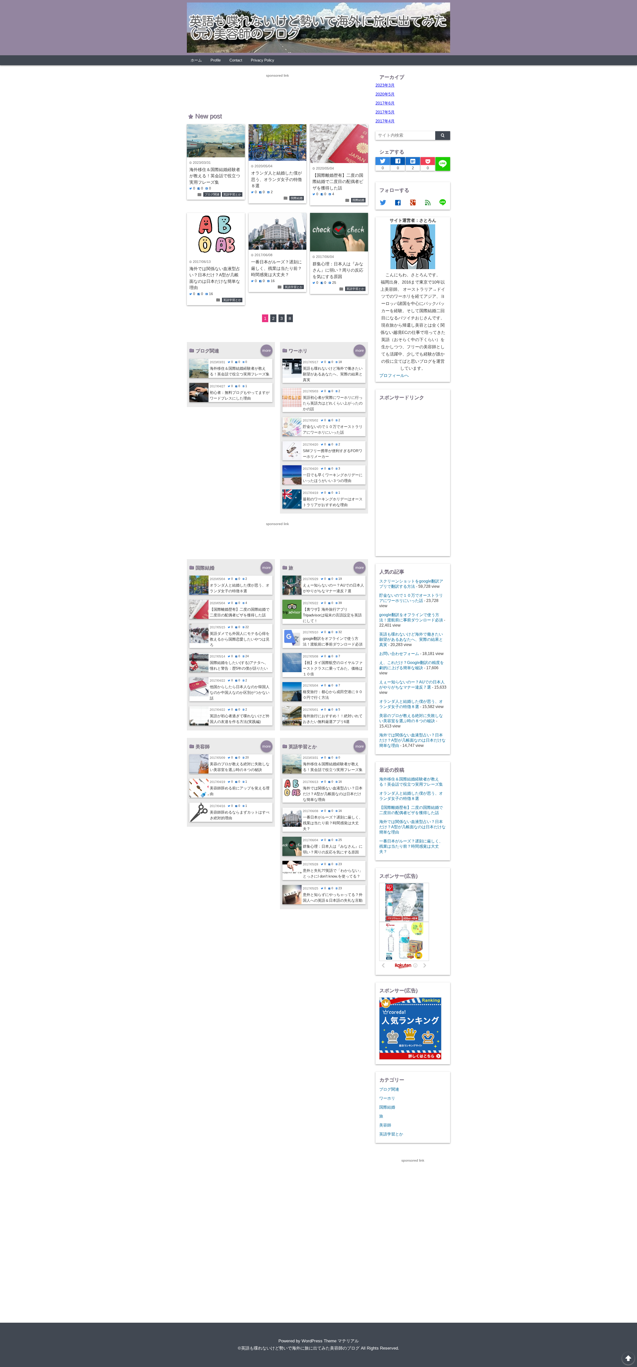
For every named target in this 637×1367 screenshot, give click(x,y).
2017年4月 (385, 121)
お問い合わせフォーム (399, 653)
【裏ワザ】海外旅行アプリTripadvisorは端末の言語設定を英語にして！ (332, 615)
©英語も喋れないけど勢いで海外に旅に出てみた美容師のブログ (299, 1348)
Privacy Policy (262, 60)
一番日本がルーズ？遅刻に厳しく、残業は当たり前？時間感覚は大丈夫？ (276, 268)
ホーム (196, 60)
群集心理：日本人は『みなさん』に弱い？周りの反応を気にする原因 (338, 270)
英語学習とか (232, 194)
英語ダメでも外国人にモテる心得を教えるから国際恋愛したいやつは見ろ (239, 639)
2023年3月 (385, 85)
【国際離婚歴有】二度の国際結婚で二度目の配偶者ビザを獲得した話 (338, 181)
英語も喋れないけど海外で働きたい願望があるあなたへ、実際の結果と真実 (333, 374)
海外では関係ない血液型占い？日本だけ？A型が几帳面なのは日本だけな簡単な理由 (333, 794)
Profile (216, 60)
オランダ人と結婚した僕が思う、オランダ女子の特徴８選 (276, 179)
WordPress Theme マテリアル (330, 1341)
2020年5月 (385, 94)
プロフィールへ (394, 375)
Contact (235, 60)
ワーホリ (387, 1098)
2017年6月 (385, 103)
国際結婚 (297, 198)
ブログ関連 (212, 194)
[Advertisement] (277, 89)
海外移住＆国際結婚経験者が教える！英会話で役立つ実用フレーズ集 (214, 176)
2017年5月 (385, 112)
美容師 (385, 1125)
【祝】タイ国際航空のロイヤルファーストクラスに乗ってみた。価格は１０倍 (333, 668)
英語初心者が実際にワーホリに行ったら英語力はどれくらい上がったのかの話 (333, 403)
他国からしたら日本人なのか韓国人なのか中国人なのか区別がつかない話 (239, 692)
